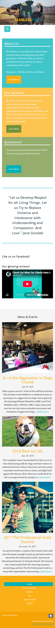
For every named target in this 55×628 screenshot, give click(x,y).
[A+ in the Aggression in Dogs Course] (27, 347)
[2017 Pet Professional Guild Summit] (27, 507)
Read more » (43, 411)
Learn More (13, 79)
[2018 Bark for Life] (27, 431)
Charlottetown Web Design (42, 624)
